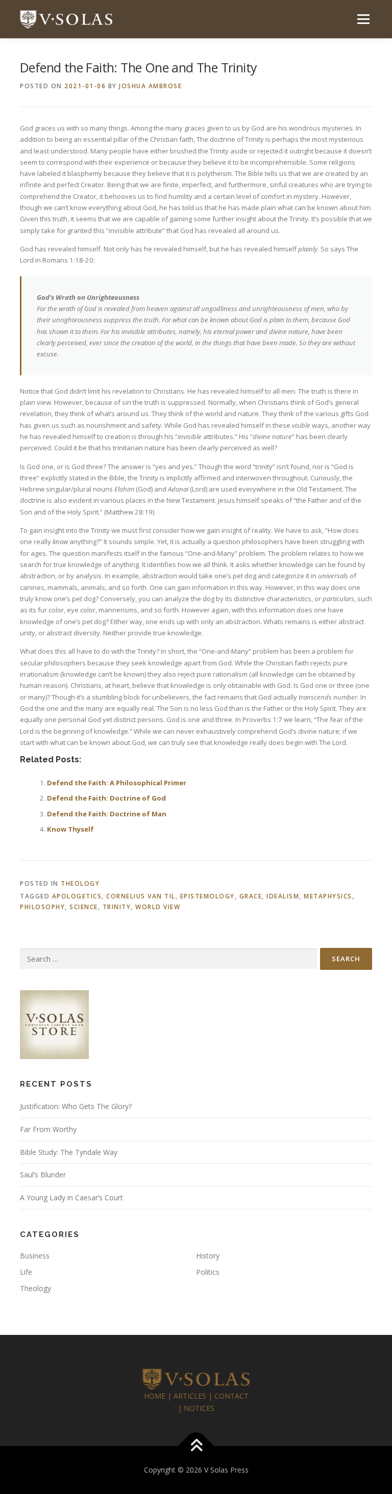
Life (26, 1272)
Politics (207, 1272)
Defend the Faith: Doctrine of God (106, 798)
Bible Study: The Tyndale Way (68, 1152)
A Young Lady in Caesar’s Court (71, 1197)
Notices (199, 1408)
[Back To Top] (196, 1446)
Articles (190, 1396)
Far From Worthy (48, 1129)
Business (35, 1255)
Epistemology (207, 896)
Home (154, 1396)
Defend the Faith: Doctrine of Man (106, 813)
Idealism (282, 896)
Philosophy (42, 907)
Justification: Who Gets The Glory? (76, 1106)
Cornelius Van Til (141, 896)
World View (157, 907)
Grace (250, 896)
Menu (363, 18)
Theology (80, 883)
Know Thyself (70, 829)
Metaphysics (328, 896)
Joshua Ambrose (150, 86)
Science (83, 907)
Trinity (117, 907)
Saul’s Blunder (43, 1174)
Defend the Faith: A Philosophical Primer (116, 782)
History (207, 1255)
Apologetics (77, 896)
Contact (231, 1396)
